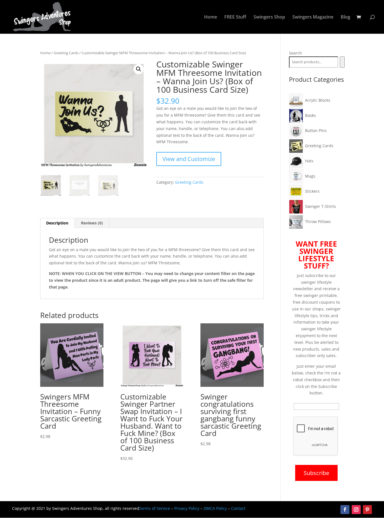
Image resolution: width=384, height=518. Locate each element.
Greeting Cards (66, 52)
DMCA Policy (215, 508)
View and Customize (188, 159)
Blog (345, 17)
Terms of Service (154, 508)
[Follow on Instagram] (356, 509)
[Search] (342, 62)
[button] (139, 69)
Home (210, 17)
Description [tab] (57, 223)
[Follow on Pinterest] (367, 509)
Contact (238, 508)
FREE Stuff (235, 17)
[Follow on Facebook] (344, 509)
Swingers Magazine (312, 17)
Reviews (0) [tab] (92, 223)
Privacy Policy (186, 508)
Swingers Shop (269, 17)
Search (295, 53)
